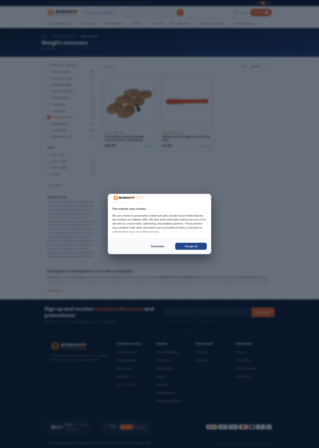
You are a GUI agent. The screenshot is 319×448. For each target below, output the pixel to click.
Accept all (191, 246)
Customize (157, 246)
